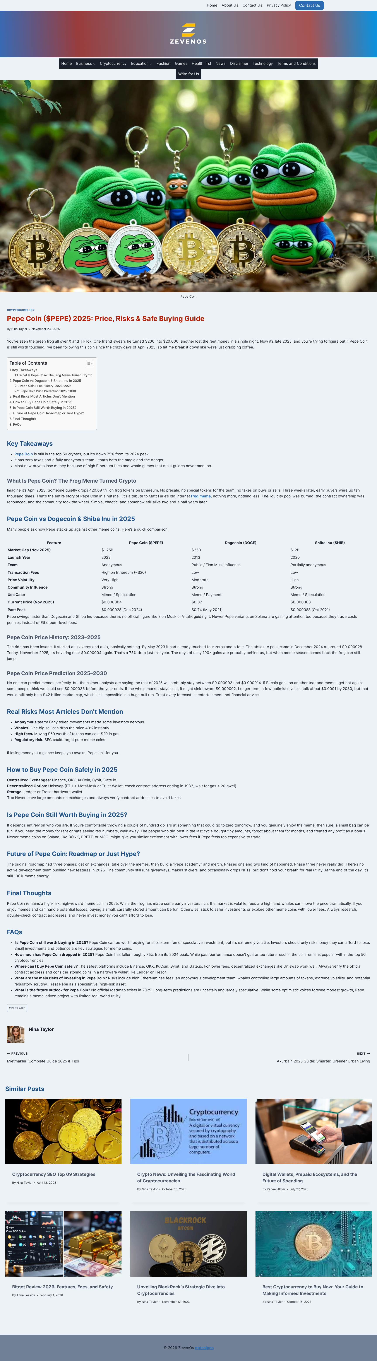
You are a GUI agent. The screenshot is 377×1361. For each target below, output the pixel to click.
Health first (201, 63)
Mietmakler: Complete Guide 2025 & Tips (43, 1057)
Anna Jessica (26, 1295)
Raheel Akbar (276, 1189)
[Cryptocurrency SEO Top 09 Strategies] (63, 1131)
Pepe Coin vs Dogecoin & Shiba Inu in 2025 (47, 381)
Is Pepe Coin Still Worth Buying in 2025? (45, 408)
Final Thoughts (24, 419)
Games (181, 63)
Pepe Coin (17, 1007)
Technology (263, 63)
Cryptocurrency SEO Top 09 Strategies (53, 1174)
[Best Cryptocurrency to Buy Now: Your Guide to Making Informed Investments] (313, 1244)
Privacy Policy (279, 5)
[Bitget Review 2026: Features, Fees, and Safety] (63, 1244)
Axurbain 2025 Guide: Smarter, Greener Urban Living (323, 1057)
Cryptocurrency (113, 63)
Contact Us (252, 5)
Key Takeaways (24, 370)
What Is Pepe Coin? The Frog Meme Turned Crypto (55, 375)
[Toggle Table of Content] (87, 363)
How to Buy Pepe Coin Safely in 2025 (42, 402)
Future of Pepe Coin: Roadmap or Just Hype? (48, 413)
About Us (230, 5)
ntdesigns (204, 1348)
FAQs (17, 424)
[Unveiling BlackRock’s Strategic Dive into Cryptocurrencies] (188, 1244)
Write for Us (188, 74)
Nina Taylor (19, 329)
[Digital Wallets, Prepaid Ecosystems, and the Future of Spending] (313, 1131)
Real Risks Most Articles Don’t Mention (44, 396)
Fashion (163, 63)
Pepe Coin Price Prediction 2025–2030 (48, 391)
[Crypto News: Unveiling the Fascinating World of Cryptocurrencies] (188, 1131)
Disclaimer (239, 63)
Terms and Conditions (296, 63)
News (221, 63)
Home (212, 5)
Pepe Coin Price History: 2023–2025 (46, 386)
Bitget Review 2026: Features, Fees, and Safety (62, 1286)
